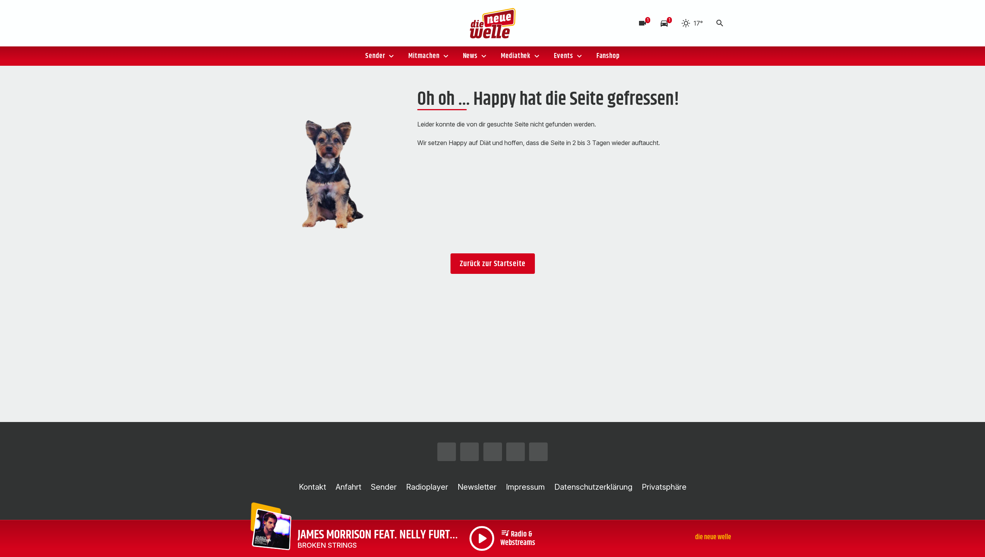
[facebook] (283, 23)
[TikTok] (299, 23)
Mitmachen (423, 56)
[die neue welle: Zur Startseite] (492, 23)
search (720, 23)
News (470, 56)
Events (563, 56)
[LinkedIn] (330, 23)
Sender (375, 56)
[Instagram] (268, 23)
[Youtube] (314, 23)
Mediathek (516, 56)
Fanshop (608, 56)
